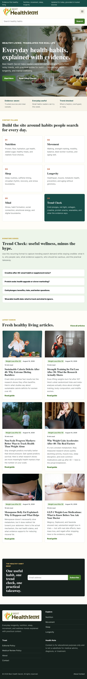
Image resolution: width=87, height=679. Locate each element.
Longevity (50, 632)
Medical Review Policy (11, 650)
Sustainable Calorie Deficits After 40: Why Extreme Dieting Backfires (22, 372)
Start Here (8, 78)
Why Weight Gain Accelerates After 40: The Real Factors (62, 442)
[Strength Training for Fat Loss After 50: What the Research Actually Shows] (65, 344)
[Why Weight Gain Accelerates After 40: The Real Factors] (65, 415)
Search (79, 21)
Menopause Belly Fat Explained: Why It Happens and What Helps (22, 513)
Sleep (48, 627)
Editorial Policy (8, 645)
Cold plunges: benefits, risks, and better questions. (27, 290)
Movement (50, 622)
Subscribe (74, 577)
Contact (5, 660)
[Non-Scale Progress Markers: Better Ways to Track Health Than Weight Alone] (22, 415)
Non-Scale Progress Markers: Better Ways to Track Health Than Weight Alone (20, 443)
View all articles (77, 326)
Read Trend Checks (27, 78)
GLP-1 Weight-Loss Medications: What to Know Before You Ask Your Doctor (64, 515)
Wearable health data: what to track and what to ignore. (29, 299)
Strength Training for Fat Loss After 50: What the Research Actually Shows (63, 372)
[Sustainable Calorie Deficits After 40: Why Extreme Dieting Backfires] (22, 344)
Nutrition (49, 617)
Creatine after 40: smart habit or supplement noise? (28, 273)
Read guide (10, 395)
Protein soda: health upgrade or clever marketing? (27, 281)
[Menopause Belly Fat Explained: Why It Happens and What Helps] (22, 487)
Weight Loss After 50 (13, 361)
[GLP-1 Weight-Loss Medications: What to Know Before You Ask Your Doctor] (65, 487)
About (4, 655)
